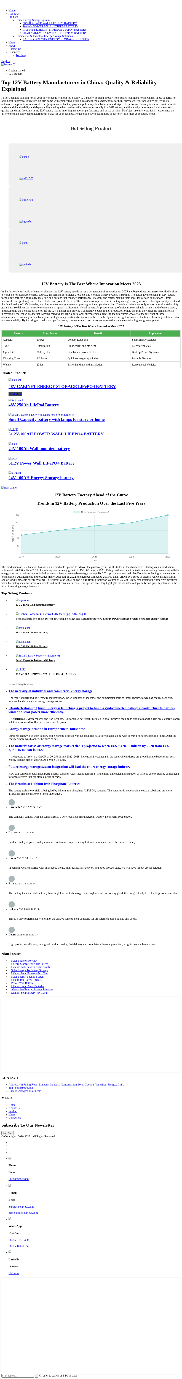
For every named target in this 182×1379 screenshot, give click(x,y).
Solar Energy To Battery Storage (29, 970)
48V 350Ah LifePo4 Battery (32, 632)
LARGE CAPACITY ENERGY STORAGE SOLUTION (56, 39)
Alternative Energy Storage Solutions (32, 989)
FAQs (12, 45)
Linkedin (14, 1273)
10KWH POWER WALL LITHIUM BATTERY (50, 26)
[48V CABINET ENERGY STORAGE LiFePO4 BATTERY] (15, 379)
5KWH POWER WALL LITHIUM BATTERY (50, 23)
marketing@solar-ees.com (23, 1212)
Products (13, 16)
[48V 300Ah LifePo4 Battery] (23, 641)
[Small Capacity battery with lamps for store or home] (41, 414)
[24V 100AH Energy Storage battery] (15, 472)
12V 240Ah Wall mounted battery (35, 604)
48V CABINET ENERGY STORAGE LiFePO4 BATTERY (62, 386)
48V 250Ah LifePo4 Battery (34, 404)
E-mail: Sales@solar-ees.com (25, 1090)
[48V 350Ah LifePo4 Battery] (23, 627)
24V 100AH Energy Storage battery (41, 477)
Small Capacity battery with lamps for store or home (57, 419)
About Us (14, 13)
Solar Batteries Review (24, 960)
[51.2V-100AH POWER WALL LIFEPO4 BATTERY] (13, 429)
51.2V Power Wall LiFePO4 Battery (41, 463)
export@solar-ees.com (21, 1206)
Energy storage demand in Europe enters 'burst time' (47, 729)
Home (12, 10)
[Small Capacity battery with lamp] (38, 655)
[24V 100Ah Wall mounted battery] (13, 443)
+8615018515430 (19, 1239)
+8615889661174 (18, 1245)
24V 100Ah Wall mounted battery (39, 448)
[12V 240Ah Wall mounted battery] (22, 600)
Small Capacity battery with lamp (35, 660)
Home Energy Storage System (33, 20)
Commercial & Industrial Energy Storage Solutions (44, 36)
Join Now (7, 1133)
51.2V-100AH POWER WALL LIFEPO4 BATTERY (56, 434)
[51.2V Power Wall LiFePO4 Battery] (13, 458)
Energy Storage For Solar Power (29, 963)
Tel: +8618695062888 (21, 1087)
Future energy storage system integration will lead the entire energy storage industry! (70, 767)
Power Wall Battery (22, 983)
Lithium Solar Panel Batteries (27, 986)
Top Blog (21, 55)
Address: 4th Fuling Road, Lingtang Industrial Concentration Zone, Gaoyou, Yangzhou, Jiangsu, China (66, 1084)
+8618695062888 (19, 1179)
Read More (15, 394)
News (12, 42)
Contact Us (15, 48)
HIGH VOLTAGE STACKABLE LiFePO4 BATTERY (55, 32)
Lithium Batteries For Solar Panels (30, 967)
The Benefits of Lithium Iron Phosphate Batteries (44, 784)
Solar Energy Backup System (27, 976)
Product (13, 1111)
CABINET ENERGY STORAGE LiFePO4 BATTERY (55, 29)
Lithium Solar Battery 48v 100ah (29, 973)
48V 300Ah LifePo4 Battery (32, 646)
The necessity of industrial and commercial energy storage (50, 691)
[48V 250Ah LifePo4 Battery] (16, 400)
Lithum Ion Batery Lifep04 (26, 979)
